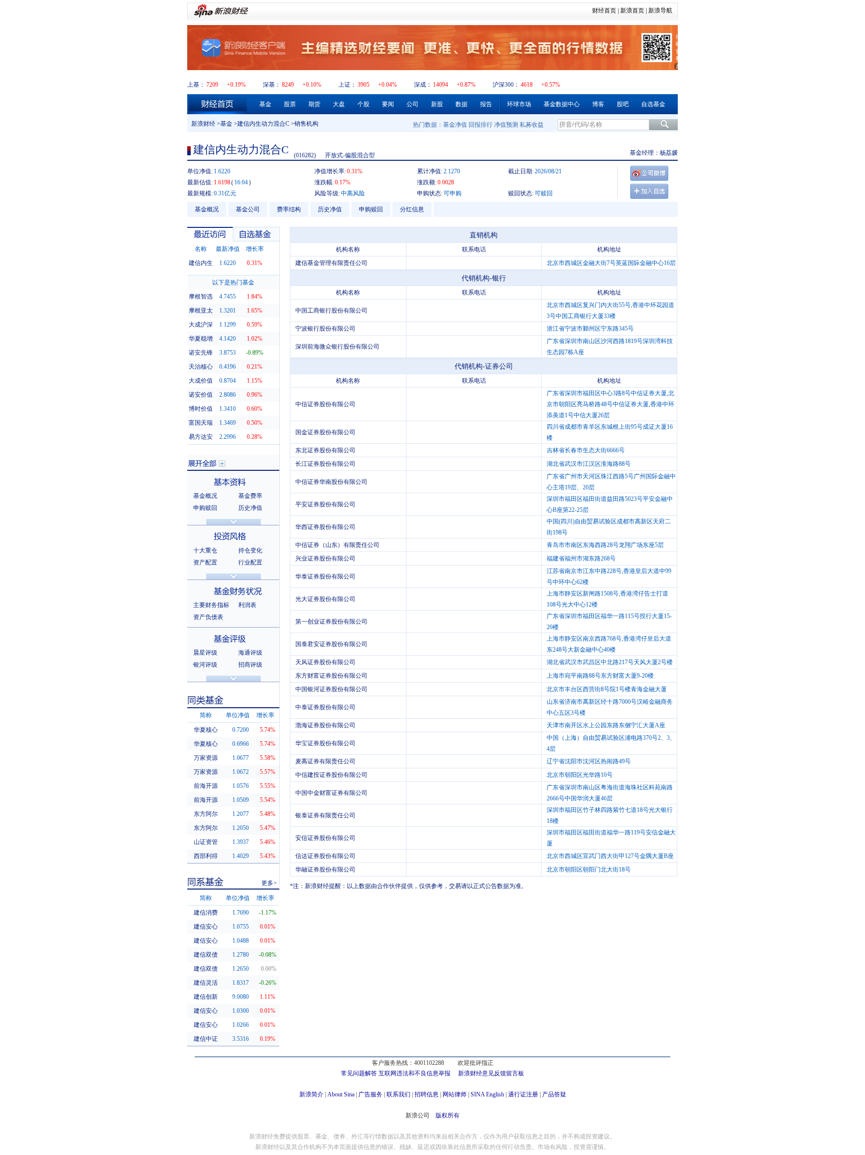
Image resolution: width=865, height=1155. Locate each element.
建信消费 (206, 912)
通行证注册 (523, 1094)
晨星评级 (205, 652)
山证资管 (206, 841)
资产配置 (205, 562)
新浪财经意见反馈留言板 (491, 1073)
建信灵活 (206, 982)
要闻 (388, 104)
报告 (486, 104)
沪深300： (506, 84)
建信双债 (206, 954)
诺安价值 (201, 394)
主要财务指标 (211, 605)
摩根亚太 (201, 310)
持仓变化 (250, 550)
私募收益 (532, 124)
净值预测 (506, 124)
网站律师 (455, 1094)
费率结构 (289, 209)
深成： (423, 84)
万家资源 (206, 757)
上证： (347, 84)
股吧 (623, 104)
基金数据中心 (562, 104)
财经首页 (604, 10)
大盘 (339, 104)
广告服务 (370, 1094)
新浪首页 (632, 10)
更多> (269, 883)
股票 (290, 104)
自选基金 (653, 104)
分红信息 (412, 209)
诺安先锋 (201, 352)
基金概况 (207, 209)
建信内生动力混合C (263, 123)
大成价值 (201, 380)
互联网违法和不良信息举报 (414, 1073)
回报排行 (481, 124)
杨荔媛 (669, 152)
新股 (437, 104)
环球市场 (519, 104)
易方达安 (201, 436)
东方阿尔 (206, 813)
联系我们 (398, 1094)
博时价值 (201, 408)
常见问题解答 (359, 1073)
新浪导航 (660, 10)
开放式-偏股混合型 (350, 155)
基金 (265, 104)
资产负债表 (208, 617)
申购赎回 (371, 209)
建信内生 (201, 262)
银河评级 (205, 664)
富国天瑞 (201, 422)
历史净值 (330, 209)
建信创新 (206, 996)
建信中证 (206, 1038)
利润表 (247, 605)
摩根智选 (201, 296)
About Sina (340, 1094)
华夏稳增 (201, 338)
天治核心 (201, 366)
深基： (272, 84)
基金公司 (248, 209)
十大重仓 (205, 550)
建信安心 (206, 926)
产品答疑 (554, 1094)
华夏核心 (206, 729)
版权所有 (448, 1115)
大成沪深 (201, 324)
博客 (598, 104)
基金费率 (250, 495)
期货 (314, 104)
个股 (363, 104)
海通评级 (250, 652)
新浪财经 (203, 123)
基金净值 (455, 124)
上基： (196, 84)
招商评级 (250, 664)
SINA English (487, 1094)
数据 (462, 104)
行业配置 (250, 562)
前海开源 (206, 785)
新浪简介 (311, 1094)
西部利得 (206, 855)
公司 (412, 104)
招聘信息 (426, 1094)
